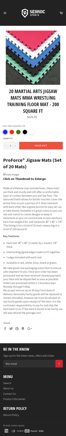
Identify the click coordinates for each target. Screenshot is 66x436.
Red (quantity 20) (12, 132)
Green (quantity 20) (18, 132)
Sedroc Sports (17, 425)
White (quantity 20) (31, 132)
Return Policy (11, 415)
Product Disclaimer (14, 399)
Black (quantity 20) (25, 132)
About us (8, 388)
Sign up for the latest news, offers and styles (28, 355)
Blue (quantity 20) (5, 132)
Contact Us (9, 394)
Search (7, 383)
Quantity (7, 138)
